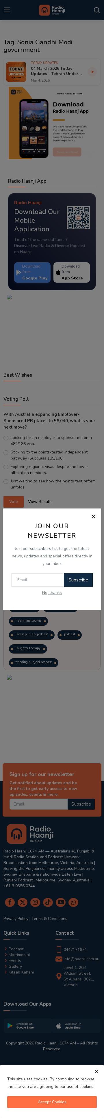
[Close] (93, 516)
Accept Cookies (52, 1102)
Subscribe (78, 580)
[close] (96, 1071)
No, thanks (52, 592)
